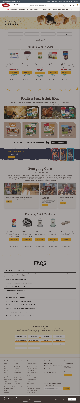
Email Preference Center (32, 372)
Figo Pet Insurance (31, 376)
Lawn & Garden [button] (61, 9)
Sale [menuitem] (8, 9)
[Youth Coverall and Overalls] (21, 112)
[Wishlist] (73, 5)
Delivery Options (17, 372)
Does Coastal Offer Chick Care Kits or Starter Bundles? (20, 308)
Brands (72, 1)
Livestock (6, 370)
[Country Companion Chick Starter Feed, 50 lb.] (40, 55)
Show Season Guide (34, 344)
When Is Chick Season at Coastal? (15, 271)
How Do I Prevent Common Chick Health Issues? (18, 301)
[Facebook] (44, 372)
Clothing (6, 376)
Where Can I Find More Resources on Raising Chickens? (20, 316)
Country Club (17, 370)
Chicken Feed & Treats (48, 34)
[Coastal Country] (6, 5)
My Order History (18, 379)
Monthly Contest (30, 385)
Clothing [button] (49, 9)
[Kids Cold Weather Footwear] (58, 112)
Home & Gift (7, 390)
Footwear (6, 377)
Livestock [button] (36, 9)
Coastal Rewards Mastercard (33, 367)
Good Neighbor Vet (31, 379)
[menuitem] (8, 9)
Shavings (32, 34)
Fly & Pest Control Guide (21, 336)
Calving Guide (34, 336)
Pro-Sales (76, 1)
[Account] (70, 5)
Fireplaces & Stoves (31, 374)
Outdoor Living (7, 383)
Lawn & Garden (7, 379)
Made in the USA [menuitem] (13, 9)
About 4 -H (16, 365)
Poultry (5, 367)
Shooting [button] (44, 9)
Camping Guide (21, 344)
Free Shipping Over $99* (15, 1)
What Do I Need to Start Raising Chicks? (16, 279)
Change (68, 375)
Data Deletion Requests (32, 368)
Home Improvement (8, 387)
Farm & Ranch (7, 365)
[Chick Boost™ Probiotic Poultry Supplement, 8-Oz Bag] (66, 55)
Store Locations (30, 387)
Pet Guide (46, 340)
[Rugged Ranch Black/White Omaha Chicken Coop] (27, 223)
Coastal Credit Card (66, 1)
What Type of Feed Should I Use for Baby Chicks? (19, 283)
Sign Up (67, 388)
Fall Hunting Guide (46, 344)
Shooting (6, 374)
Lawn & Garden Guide (21, 340)
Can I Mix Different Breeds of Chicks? (16, 290)
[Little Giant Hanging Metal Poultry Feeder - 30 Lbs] (40, 223)
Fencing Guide (59, 336)
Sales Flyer (60, 1)
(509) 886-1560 (67, 371)
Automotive (6, 385)
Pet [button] (40, 9)
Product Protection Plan (32, 390)
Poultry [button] (27, 9)
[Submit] (64, 5)
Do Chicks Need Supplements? (14, 294)
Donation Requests (31, 370)
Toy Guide (34, 348)
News (56, 1)
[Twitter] (55, 372)
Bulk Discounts (30, 365)
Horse (5, 368)
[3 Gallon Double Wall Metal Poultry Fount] (53, 223)
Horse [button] (31, 9)
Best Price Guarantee (6, 1)
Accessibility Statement (32, 363)
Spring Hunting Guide (33, 340)
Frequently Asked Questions (33, 377)
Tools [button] (67, 9)
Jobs (15, 376)
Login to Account (30, 383)
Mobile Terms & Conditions (20, 377)
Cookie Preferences (37, 401)
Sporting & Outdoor (8, 388)
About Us (16, 363)
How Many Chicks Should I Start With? (16, 297)
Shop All (9, 201)
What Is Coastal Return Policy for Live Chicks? (18, 312)
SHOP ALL (12, 157)
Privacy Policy (17, 383)
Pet (5, 372)
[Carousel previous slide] (6, 65)
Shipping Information (18, 387)
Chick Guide (46, 336)
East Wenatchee (14, 75)
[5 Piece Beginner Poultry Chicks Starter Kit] (14, 55)
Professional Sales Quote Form (33, 388)
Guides (28, 381)
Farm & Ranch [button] (21, 9)
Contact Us (48, 1)
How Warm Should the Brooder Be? (15, 287)
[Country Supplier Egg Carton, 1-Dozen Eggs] (66, 223)
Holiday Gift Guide (21, 348)
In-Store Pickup (17, 374)
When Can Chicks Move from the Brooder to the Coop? (20, 305)
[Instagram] (47, 372)
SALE (5, 363)
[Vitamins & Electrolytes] (53, 55)
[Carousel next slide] (73, 65)
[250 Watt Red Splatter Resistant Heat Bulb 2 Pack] (27, 55)
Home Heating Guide (59, 344)
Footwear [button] (55, 9)
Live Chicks (15, 34)
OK (71, 399)
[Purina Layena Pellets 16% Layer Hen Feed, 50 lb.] (14, 223)
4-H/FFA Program (31, 392)
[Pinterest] (52, 372)
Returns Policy (17, 385)
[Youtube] (50, 372)
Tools (5, 381)
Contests (52, 1)
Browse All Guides (40, 326)
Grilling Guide (59, 340)
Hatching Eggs (64, 34)
